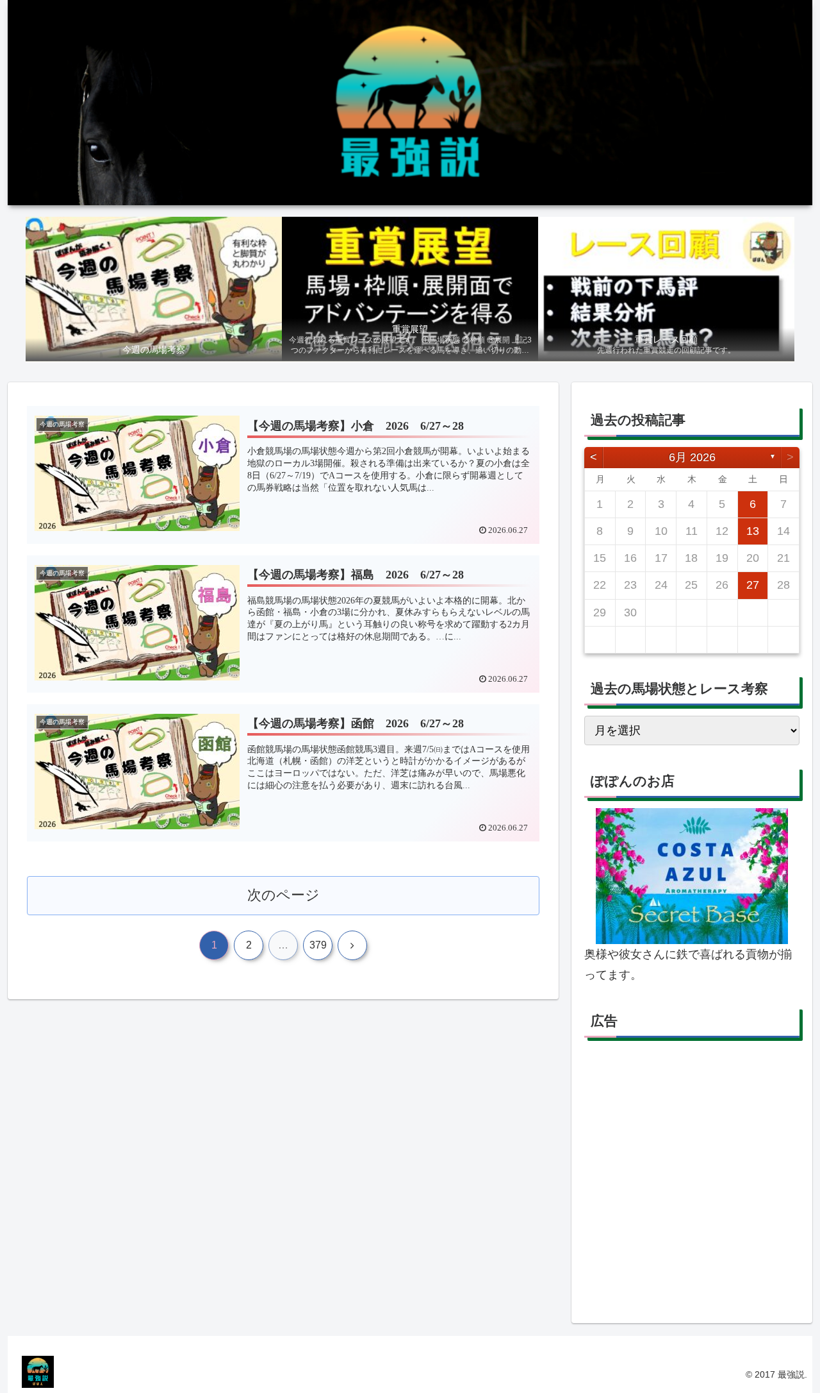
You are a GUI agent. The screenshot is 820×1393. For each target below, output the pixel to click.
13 (752, 531)
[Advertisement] (692, 1179)
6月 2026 (692, 457)
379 (318, 945)
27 (752, 584)
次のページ (283, 895)
